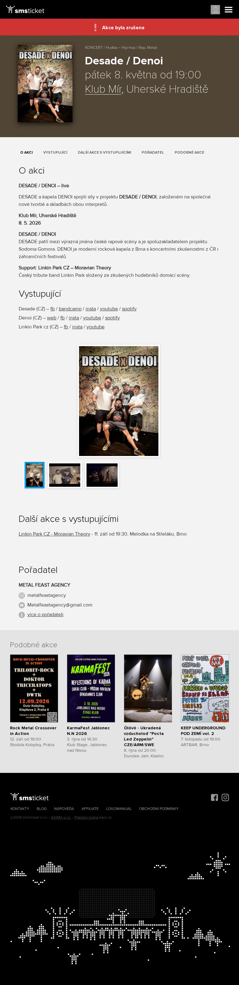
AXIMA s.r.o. (61, 817)
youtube (109, 309)
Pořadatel (153, 152)
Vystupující (55, 152)
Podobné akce (189, 152)
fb (52, 309)
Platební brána (86, 817)
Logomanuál (119, 808)
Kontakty (20, 808)
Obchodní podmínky (159, 808)
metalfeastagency (46, 595)
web (51, 318)
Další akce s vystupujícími (104, 152)
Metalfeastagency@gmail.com (59, 605)
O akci (26, 152)
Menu (229, 10)
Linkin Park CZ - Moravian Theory (54, 534)
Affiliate (90, 808)
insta (91, 309)
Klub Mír (103, 89)
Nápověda (64, 808)
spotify (129, 309)
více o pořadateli (45, 614)
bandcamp (70, 309)
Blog (42, 808)
